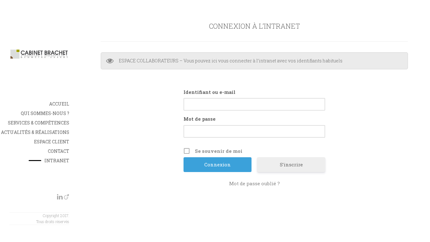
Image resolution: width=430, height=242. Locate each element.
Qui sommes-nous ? (45, 113)
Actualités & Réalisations (35, 132)
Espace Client (51, 142)
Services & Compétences (38, 123)
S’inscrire (291, 164)
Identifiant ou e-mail (209, 92)
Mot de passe (200, 119)
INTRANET (56, 161)
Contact (58, 151)
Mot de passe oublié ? (254, 183)
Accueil (59, 104)
